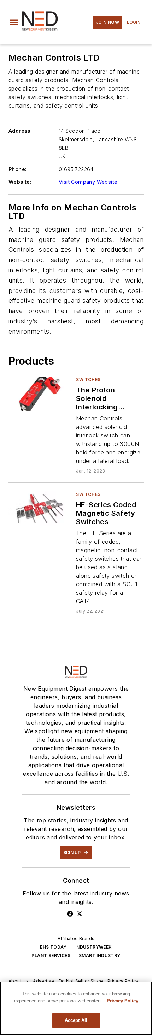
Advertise (43, 981)
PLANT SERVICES (50, 955)
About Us (18, 981)
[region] (76, 1008)
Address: (20, 131)
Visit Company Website (88, 182)
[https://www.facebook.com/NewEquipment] (70, 913)
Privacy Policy (123, 981)
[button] (13, 22)
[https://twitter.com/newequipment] (79, 913)
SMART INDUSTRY (100, 955)
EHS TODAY (53, 947)
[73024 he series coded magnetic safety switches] (39, 508)
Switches (88, 379)
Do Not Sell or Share (81, 981)
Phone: (17, 169)
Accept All (76, 1020)
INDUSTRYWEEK (93, 947)
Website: (19, 182)
